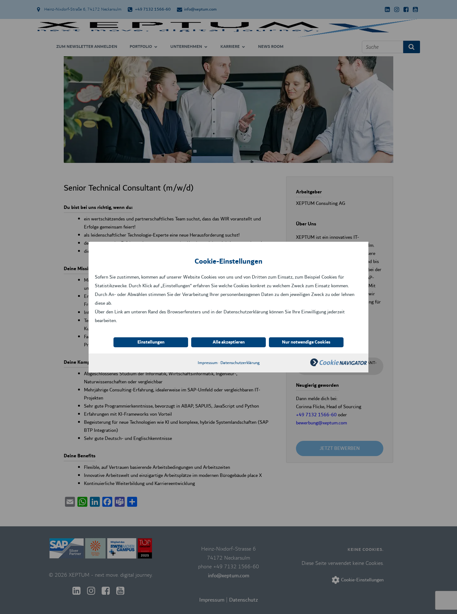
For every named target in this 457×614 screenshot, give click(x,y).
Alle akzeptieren (229, 342)
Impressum (208, 362)
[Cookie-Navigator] (338, 365)
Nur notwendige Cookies (306, 342)
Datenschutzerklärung (240, 362)
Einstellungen (150, 342)
